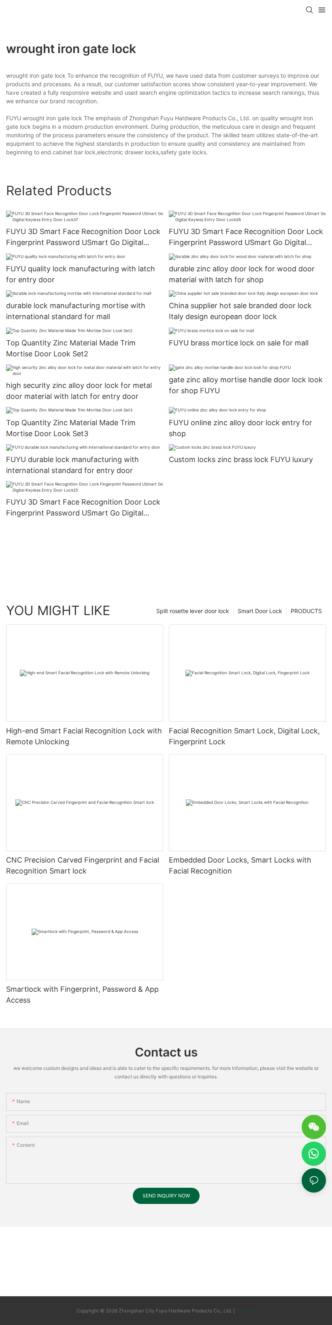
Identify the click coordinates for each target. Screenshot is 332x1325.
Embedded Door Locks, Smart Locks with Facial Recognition (240, 865)
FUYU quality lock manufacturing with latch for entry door (80, 274)
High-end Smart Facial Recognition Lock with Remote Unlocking (84, 736)
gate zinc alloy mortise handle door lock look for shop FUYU (246, 385)
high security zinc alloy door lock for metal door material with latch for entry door (79, 390)
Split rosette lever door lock (192, 610)
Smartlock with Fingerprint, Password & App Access (82, 994)
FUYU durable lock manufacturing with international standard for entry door (72, 465)
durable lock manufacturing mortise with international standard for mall (75, 311)
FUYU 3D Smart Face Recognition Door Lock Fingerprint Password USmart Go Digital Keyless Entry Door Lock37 (83, 237)
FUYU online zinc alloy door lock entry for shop (240, 428)
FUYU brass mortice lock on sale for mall (239, 343)
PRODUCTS (306, 610)
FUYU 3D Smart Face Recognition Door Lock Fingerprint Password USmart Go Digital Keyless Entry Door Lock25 (83, 508)
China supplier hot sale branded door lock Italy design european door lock (240, 311)
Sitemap (246, 1311)
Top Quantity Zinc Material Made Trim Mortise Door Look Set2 (71, 348)
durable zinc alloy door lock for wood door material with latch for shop (242, 274)
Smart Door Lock (260, 610)
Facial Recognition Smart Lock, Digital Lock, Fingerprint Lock (244, 736)
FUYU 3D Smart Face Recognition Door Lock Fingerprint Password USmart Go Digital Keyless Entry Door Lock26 (246, 237)
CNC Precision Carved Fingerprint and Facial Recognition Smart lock (82, 865)
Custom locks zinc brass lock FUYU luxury (241, 459)
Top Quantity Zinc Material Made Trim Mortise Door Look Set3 (71, 428)
